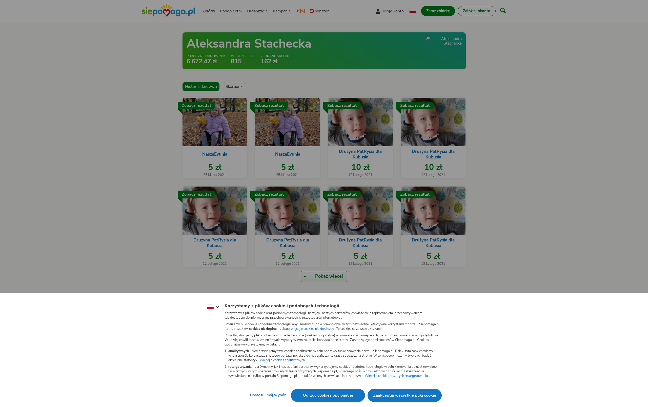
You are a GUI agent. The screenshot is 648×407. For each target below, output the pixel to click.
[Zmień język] (213, 307)
